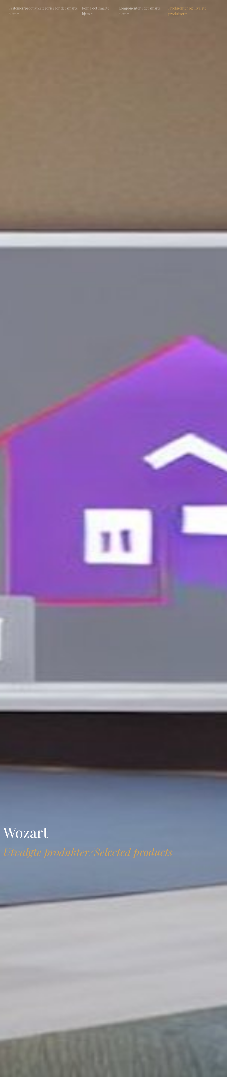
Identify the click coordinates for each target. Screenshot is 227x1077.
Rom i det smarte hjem (95, 11)
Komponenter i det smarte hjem (140, 11)
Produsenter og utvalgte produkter (187, 11)
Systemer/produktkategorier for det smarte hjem (43, 11)
